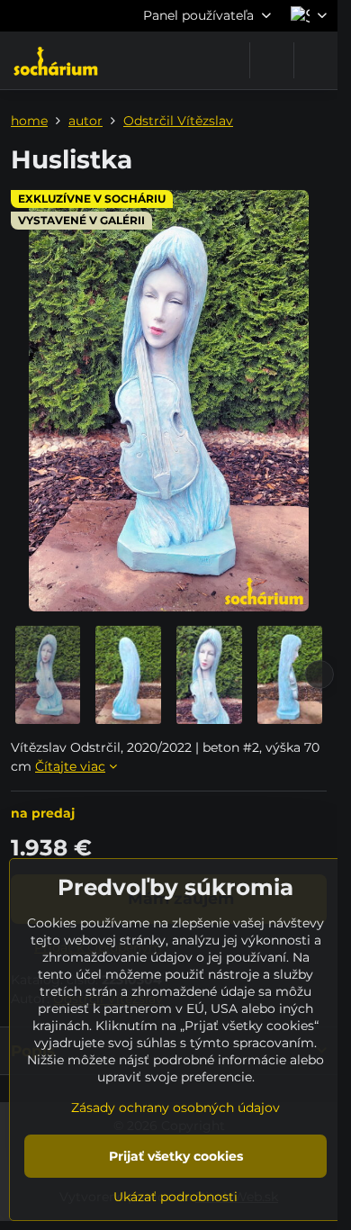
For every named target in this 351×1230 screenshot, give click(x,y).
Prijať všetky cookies (176, 1156)
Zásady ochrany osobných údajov (175, 1107)
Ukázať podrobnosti (175, 1197)
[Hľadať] (271, 60)
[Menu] (316, 60)
